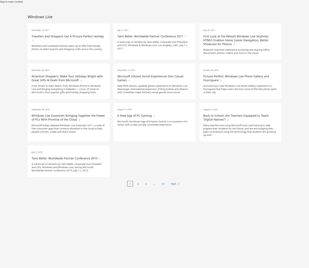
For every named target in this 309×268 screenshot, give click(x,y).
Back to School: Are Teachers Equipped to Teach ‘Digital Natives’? (236, 117)
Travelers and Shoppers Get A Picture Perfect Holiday (68, 36)
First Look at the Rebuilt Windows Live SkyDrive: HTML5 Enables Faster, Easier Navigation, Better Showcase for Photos (236, 40)
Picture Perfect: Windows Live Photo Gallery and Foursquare (236, 78)
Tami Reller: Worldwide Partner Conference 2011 (150, 36)
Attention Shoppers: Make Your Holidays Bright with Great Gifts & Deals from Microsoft (67, 78)
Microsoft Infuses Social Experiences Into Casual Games (150, 78)
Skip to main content (11, 1)
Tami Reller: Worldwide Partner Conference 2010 (65, 158)
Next (173, 183)
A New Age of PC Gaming (135, 115)
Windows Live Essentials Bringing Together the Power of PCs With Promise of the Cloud (68, 117)
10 (163, 183)
